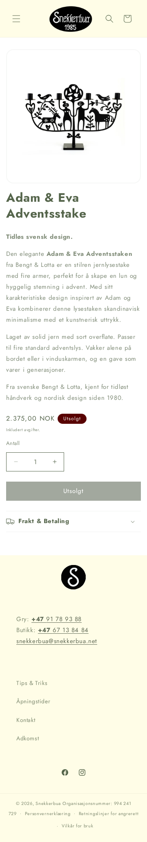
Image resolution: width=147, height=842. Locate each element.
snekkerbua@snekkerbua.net (56, 641)
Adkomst (27, 738)
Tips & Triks (31, 683)
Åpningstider (33, 701)
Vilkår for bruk (78, 825)
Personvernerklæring (48, 813)
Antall (13, 443)
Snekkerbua (48, 803)
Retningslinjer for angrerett (109, 813)
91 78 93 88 (56, 619)
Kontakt (25, 720)
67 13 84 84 (63, 630)
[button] (16, 19)
